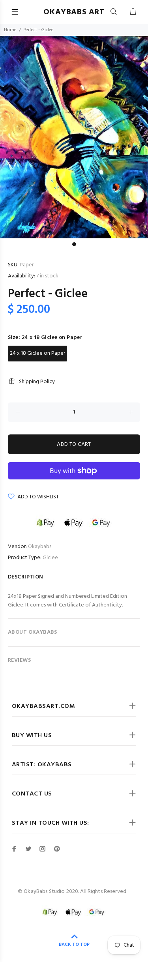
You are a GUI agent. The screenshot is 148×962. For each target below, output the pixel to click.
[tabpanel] (74, 137)
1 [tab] (74, 244)
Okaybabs (39, 546)
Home (10, 30)
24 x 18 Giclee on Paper (37, 353)
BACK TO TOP (74, 945)
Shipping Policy (37, 381)
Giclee (50, 557)
